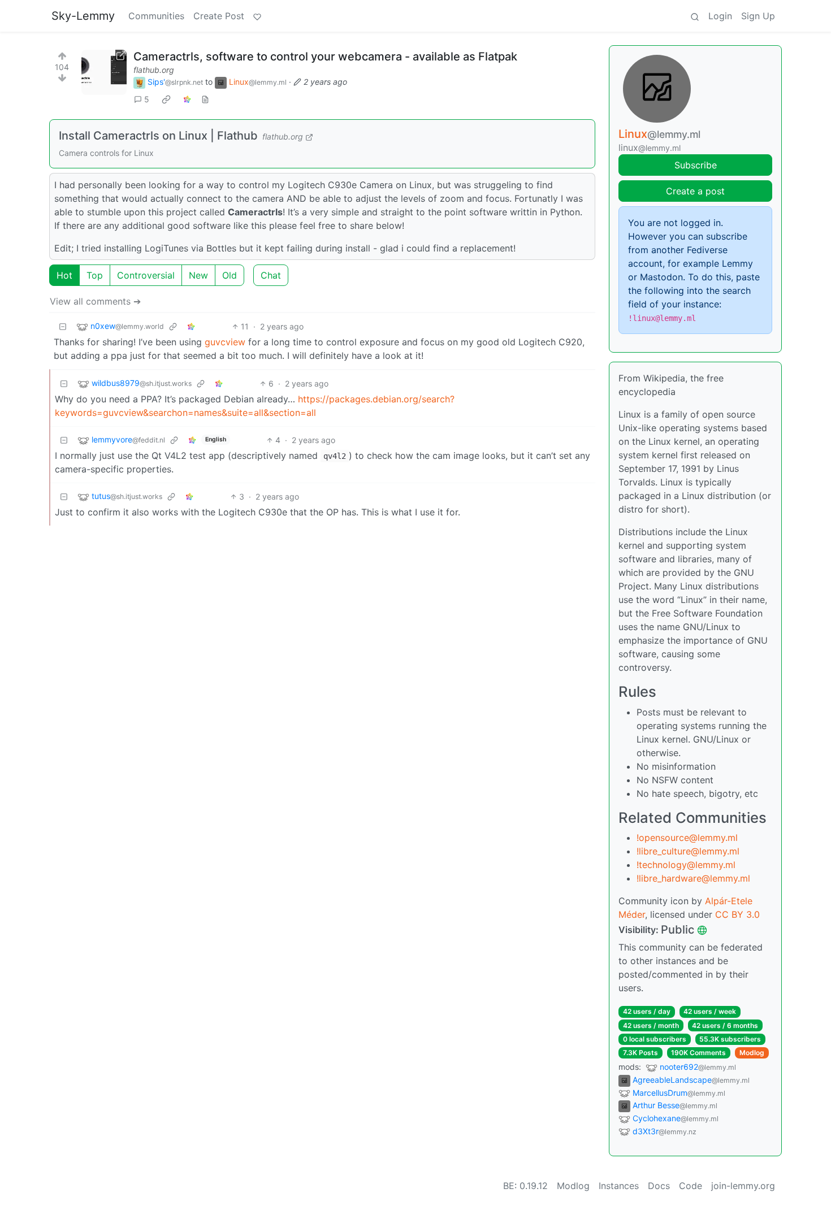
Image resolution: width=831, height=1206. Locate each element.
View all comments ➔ (95, 301)
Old (229, 275)
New (198, 275)
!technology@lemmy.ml (686, 864)
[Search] (695, 16)
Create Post (218, 15)
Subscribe (695, 165)
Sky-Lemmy (83, 16)
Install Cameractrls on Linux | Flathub (158, 135)
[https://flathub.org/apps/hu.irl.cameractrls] (104, 72)
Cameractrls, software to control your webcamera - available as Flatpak (325, 56)
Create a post (695, 191)
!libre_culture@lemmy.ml (688, 851)
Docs (659, 1185)
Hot (64, 275)
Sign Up (758, 15)
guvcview (225, 342)
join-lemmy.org (743, 1185)
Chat (271, 275)
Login (720, 15)
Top (94, 275)
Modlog (751, 1052)
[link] (166, 99)
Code (690, 1185)
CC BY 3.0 (737, 914)
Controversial (146, 275)
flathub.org (153, 70)
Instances (619, 1185)
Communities (156, 15)
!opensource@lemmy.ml (687, 837)
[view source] (205, 99)
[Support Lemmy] (257, 16)
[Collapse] (63, 326)
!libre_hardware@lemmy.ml (693, 878)
